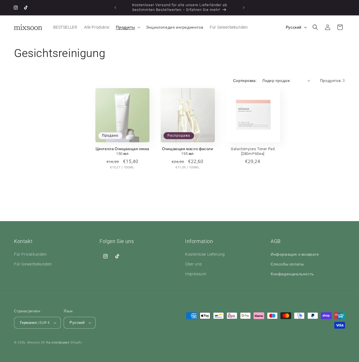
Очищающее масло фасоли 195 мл (187, 151)
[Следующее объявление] (244, 7)
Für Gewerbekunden (33, 264)
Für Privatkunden (30, 254)
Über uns (193, 264)
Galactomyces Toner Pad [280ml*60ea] (253, 151)
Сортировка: (245, 80)
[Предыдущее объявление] (115, 7)
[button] (127, 27)
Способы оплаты (287, 264)
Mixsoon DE (36, 342)
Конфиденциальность (292, 274)
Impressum (195, 274)
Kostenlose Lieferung (205, 254)
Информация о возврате (295, 254)
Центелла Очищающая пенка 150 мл (122, 151)
